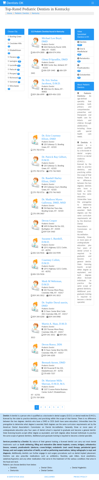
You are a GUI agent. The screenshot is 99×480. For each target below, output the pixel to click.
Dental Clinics (46, 468)
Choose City (12, 32)
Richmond (14, 78)
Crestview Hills (15, 45)
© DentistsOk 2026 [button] (15, 477)
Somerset (14, 82)
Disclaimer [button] (49, 477)
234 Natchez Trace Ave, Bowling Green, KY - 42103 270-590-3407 (49, 206)
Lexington (14, 61)
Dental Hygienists (79, 468)
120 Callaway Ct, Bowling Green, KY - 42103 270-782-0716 (48, 142)
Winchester (14, 87)
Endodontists (84, 76)
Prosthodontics (83, 69)
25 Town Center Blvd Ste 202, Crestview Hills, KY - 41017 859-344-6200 (55, 350)
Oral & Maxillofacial (82, 51)
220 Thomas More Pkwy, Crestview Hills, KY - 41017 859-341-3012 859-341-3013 (48, 288)
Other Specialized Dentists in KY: (83, 34)
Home (9, 13)
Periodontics (84, 60)
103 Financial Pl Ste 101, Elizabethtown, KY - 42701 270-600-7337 (53, 368)
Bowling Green (15, 38)
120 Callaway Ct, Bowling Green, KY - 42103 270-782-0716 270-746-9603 (49, 164)
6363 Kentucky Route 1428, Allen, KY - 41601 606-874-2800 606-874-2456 (49, 45)
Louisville (14, 65)
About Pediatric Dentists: (83, 86)
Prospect (14, 74)
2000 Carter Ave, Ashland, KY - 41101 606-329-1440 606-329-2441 (49, 66)
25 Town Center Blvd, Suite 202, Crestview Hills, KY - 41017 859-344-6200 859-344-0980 (50, 309)
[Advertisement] (49, 21)
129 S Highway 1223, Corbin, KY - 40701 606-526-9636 (49, 267)
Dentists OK (14, 3)
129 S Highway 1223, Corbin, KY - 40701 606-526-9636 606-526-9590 (49, 245)
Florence (14, 57)
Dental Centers (47, 470)
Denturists (14, 470)
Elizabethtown (15, 51)
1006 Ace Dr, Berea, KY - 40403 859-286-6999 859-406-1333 (48, 87)
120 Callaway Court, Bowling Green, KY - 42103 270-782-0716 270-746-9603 (49, 185)
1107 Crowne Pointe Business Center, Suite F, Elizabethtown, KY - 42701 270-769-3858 (49, 389)
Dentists (82, 43)
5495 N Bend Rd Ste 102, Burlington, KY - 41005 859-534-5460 (53, 226)
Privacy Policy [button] (80, 477)
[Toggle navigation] (92, 3)
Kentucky (35, 13)
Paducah (14, 69)
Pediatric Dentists (22, 13)
